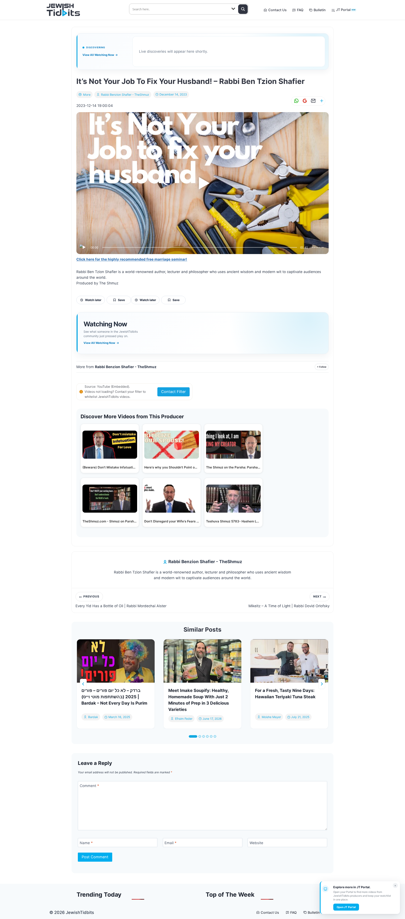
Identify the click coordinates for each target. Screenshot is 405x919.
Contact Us (277, 10)
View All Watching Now (100, 55)
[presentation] (116, 661)
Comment (89, 786)
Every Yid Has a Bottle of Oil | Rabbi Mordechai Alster (121, 601)
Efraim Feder (183, 718)
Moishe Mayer (271, 717)
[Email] (312, 100)
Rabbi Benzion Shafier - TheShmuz (125, 94)
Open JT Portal (346, 907)
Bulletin (320, 10)
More (86, 94)
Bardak (93, 717)
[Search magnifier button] (243, 9)
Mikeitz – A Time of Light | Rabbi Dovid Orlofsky (288, 601)
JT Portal (345, 10)
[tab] (193, 736)
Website (256, 843)
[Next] (321, 684)
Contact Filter (173, 391)
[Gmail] (304, 100)
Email (171, 843)
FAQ (300, 10)
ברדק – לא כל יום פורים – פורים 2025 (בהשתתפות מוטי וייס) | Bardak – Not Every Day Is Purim (114, 697)
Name (86, 843)
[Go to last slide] (83, 684)
